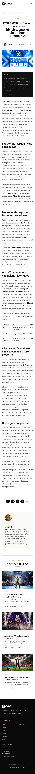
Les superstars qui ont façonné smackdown (18, 81)
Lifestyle (4, 736)
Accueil (5, 13)
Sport (21, 13)
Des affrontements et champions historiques (18, 84)
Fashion (4, 727)
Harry (6, 647)
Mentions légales (7, 748)
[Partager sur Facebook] (13, 501)
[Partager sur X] (8, 501)
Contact (21, 724)
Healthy (4, 733)
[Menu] (31, 3)
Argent (4, 724)
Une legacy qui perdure (12, 93)
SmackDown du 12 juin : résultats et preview (14, 595)
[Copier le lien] (27, 501)
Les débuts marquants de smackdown (16, 78)
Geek (3, 730)
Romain (9, 44)
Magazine (13, 13)
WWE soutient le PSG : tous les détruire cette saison (17, 678)
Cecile (6, 606)
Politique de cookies (8, 756)
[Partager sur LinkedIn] (22, 501)
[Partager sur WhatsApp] (17, 501)
